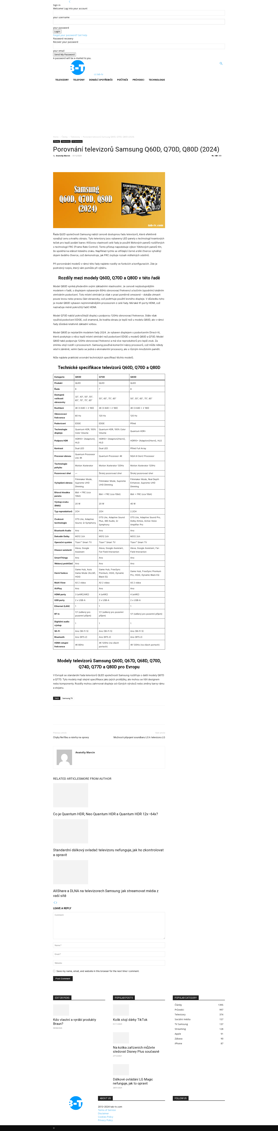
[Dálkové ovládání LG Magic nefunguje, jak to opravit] (139, 1069)
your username (61, 17)
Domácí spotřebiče (101, 79)
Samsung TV (67, 698)
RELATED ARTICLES (67, 778)
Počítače (122, 79)
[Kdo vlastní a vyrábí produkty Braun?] (79, 1010)
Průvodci (138, 79)
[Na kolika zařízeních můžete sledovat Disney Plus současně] (139, 1037)
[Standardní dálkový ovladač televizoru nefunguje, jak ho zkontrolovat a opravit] (109, 831)
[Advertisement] (139, 111)
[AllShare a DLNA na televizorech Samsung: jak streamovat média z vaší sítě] (109, 872)
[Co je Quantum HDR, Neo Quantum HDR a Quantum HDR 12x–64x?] (109, 795)
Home (56, 136)
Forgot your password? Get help (70, 35)
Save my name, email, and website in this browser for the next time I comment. (97, 971)
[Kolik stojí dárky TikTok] (139, 1010)
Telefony (79, 79)
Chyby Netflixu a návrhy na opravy (71, 737)
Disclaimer (103, 1113)
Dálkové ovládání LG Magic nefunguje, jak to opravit (133, 1081)
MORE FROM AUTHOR (96, 778)
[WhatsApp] (78, 163)
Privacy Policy (105, 1120)
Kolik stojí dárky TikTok (130, 1020)
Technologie (157, 79)
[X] (63, 163)
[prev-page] (54, 902)
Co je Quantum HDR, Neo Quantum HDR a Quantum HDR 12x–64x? (105, 814)
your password (61, 27)
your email (59, 50)
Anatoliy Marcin (63, 155)
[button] (221, 63)
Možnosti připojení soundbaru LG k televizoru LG (139, 737)
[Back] (70, 1)
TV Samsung (77, 141)
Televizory (62, 79)
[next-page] (56, 902)
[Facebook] (56, 163)
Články (65, 136)
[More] (86, 163)
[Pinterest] (71, 163)
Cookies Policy (105, 1116)
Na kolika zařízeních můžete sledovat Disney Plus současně (136, 1049)
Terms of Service (107, 1110)
